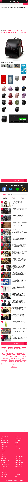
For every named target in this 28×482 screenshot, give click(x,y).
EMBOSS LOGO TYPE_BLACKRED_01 (14, 7)
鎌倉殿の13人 (14, 366)
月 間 (23, 198)
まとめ (16, 436)
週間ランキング (18, 467)
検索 (27, 1)
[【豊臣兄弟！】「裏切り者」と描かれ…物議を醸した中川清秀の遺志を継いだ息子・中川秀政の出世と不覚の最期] (6, 268)
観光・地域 (4, 446)
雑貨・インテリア (6, 442)
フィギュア (18, 361)
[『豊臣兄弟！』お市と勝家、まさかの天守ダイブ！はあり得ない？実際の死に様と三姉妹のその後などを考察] (6, 303)
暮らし (3, 449)
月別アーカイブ (18, 464)
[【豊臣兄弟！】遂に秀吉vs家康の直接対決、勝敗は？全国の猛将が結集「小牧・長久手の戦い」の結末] (6, 331)
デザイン (17, 358)
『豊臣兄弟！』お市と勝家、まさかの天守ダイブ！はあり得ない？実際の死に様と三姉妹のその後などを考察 (18, 302)
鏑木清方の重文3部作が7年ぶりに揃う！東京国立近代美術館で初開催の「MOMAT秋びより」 (18, 287)
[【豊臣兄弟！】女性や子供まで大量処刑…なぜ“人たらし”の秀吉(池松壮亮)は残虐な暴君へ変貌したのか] (6, 261)
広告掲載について (6, 460)
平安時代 (24, 348)
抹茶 (12, 358)
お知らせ (4, 458)
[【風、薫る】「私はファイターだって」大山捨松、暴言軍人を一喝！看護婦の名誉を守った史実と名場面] (6, 254)
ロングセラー (17, 351)
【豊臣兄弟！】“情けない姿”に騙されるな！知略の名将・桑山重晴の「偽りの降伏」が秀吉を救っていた (19, 210)
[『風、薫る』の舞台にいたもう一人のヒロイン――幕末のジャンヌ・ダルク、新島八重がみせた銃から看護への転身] (6, 204)
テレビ (5, 356)
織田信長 (17, 356)
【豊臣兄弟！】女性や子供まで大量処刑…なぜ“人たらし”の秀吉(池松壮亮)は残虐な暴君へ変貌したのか (19, 259)
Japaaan (14, 1)
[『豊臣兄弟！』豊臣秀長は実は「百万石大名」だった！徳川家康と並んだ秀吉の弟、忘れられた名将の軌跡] (6, 317)
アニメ (4, 351)
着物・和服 (17, 440)
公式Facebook (4, 189)
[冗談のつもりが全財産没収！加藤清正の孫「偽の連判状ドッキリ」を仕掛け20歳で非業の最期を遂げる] (6, 310)
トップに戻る (24, 430)
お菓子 (9, 353)
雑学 (4, 353)
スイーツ (24, 351)
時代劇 (24, 353)
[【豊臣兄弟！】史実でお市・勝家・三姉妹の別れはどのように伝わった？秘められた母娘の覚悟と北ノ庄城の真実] (6, 296)
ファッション (5, 440)
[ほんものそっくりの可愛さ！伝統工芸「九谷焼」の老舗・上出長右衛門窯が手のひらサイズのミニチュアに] (6, 282)
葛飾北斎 (24, 364)
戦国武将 (10, 351)
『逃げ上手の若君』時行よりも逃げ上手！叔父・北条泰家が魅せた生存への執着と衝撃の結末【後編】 (18, 273)
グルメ (3, 444)
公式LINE (17, 189)
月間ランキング (5, 469)
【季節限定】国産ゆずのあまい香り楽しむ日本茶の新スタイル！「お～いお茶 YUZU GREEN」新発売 (18, 323)
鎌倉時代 (5, 364)
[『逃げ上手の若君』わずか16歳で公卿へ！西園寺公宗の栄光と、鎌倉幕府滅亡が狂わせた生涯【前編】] (6, 338)
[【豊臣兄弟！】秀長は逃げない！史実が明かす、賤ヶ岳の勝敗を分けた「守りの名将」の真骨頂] (6, 218)
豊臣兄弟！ (5, 361)
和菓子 (16, 444)
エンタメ (17, 446)
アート (3, 438)
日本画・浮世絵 (18, 438)
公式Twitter (10, 189)
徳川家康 (6, 358)
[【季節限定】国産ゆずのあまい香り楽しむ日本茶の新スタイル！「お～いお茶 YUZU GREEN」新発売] (6, 324)
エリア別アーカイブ (6, 464)
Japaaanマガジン (19, 456)
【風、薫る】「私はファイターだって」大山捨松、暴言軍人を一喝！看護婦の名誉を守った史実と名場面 (19, 252)
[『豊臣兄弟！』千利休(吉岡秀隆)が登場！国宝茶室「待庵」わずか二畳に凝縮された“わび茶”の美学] (6, 225)
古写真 (3, 451)
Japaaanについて (19, 458)
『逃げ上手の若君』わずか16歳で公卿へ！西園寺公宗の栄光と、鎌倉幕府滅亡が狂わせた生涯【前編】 (19, 337)
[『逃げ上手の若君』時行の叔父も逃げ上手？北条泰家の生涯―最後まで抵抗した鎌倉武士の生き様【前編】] (6, 246)
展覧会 (25, 361)
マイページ (4, 462)
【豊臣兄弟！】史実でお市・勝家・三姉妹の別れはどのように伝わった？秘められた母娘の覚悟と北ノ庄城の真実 (18, 295)
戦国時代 (11, 348)
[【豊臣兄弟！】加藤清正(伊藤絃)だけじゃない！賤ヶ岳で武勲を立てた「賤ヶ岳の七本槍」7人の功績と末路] (6, 232)
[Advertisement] (11, 18)
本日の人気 (4, 467)
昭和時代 (11, 364)
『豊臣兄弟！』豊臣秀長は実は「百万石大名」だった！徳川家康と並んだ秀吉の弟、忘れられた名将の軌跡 (18, 316)
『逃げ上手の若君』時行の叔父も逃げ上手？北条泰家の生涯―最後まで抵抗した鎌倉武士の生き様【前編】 (18, 245)
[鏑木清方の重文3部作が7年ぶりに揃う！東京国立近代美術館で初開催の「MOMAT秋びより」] (6, 289)
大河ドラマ (17, 348)
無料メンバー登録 (19, 462)
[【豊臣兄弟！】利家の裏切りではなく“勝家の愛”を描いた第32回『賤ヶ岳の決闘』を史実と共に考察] (6, 239)
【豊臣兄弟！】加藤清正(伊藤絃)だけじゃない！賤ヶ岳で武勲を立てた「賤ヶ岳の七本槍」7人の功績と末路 (19, 231)
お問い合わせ (18, 460)
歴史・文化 (17, 449)
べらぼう (11, 356)
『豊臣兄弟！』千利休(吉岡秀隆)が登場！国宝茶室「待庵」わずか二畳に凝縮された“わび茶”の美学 (19, 224)
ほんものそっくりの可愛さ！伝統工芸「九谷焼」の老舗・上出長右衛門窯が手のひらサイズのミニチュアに (18, 280)
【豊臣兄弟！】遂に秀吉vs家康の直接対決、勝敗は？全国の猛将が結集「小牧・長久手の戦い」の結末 (18, 330)
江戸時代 (4, 348)
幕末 (14, 353)
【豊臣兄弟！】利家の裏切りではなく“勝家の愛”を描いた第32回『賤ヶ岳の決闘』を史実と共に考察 (18, 238)
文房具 (23, 358)
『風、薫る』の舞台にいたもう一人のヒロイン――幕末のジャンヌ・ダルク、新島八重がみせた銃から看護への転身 (19, 203)
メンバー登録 (25, 3)
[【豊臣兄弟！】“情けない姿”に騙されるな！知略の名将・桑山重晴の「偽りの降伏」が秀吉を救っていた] (6, 211)
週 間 (14, 198)
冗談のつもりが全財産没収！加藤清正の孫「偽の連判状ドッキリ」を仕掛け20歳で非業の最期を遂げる (18, 309)
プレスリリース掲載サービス (13, 180)
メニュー (1, 1)
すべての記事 (5, 436)
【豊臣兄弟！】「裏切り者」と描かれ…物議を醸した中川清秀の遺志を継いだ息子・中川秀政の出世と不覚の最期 (18, 267)
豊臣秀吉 (12, 361)
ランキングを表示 (14, 344)
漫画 (19, 353)
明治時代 (23, 356)
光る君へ (18, 364)
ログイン (21, 3)
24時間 (5, 198)
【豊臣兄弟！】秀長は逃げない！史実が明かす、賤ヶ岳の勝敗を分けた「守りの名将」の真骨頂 (18, 217)
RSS (24, 189)
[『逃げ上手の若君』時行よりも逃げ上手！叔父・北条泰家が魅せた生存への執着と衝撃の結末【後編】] (6, 275)
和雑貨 (16, 442)
